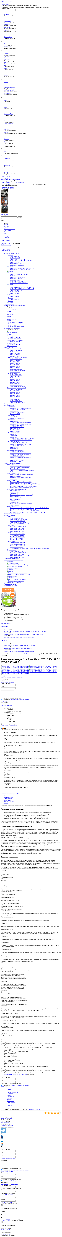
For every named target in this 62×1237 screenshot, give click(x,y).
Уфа (5, 151)
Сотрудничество (8, 234)
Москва (6, 82)
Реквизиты (10, 1105)
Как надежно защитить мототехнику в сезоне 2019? (18, 648)
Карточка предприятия (7, 1125)
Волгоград (7, 27)
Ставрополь (7, 129)
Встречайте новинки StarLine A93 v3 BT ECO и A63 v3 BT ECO (21, 637)
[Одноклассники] (3, 728)
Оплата (6, 227)
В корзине (6, 243)
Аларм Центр (10, 178)
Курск (5, 68)
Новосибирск (7, 93)
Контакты (6, 237)
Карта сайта (10, 1101)
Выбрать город (5, 4)
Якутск (6, 172)
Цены (5, 233)
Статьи (4, 640)
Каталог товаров (5, 250)
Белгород (6, 14)
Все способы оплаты (6, 705)
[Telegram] (3, 1132)
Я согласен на (15, 699)
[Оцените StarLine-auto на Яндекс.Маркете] (31, 1115)
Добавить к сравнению (16, 677)
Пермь (5, 107)
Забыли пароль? (9, 1194)
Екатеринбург (8, 37)
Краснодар (7, 59)
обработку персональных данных (19, 699)
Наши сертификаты (6, 623)
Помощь (9, 1098)
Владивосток (7, 21)
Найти (19, 217)
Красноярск (7, 62)
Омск (5, 100)
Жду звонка (4, 701)
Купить (3, 676)
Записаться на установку (7, 682)
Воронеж (6, 30)
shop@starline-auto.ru (6, 1122)
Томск (5, 142)
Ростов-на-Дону (8, 114)
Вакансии (10, 1104)
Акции (6, 224)
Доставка (6, 226)
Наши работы (11, 1102)
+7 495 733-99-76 (5, 240)
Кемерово (6, 53)
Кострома (6, 56)
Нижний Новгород (9, 90)
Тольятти (6, 139)
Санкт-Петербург (8, 123)
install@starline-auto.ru (6, 1118)
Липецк (6, 75)
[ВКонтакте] (1, 728)
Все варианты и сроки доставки (9, 725)
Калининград (7, 46)
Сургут (6, 132)
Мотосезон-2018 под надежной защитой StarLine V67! (19, 651)
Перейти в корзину (6, 245)
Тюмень (6, 144)
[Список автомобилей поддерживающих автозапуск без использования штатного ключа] (8, 606)
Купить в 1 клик (5, 677)
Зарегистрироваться (6, 1202)
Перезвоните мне (5, 184)
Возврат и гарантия (9, 229)
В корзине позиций (6, 247)
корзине (8, 1219)
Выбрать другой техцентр (8, 1158)
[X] (5, 728)
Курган (6, 65)
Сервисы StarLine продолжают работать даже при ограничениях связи (23, 634)
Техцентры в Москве (34, 1109)
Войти (2, 1194)
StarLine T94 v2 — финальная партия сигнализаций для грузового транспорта (25, 631)
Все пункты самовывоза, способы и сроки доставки (8, 187)
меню (2, 220)
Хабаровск (7, 158)
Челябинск (7, 165)
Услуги (6, 236)
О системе (7, 232)
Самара (6, 120)
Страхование (7, 230)
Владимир (7, 24)
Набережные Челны (9, 87)
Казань (6, 44)
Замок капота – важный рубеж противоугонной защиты (19, 645)
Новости (4, 626)
